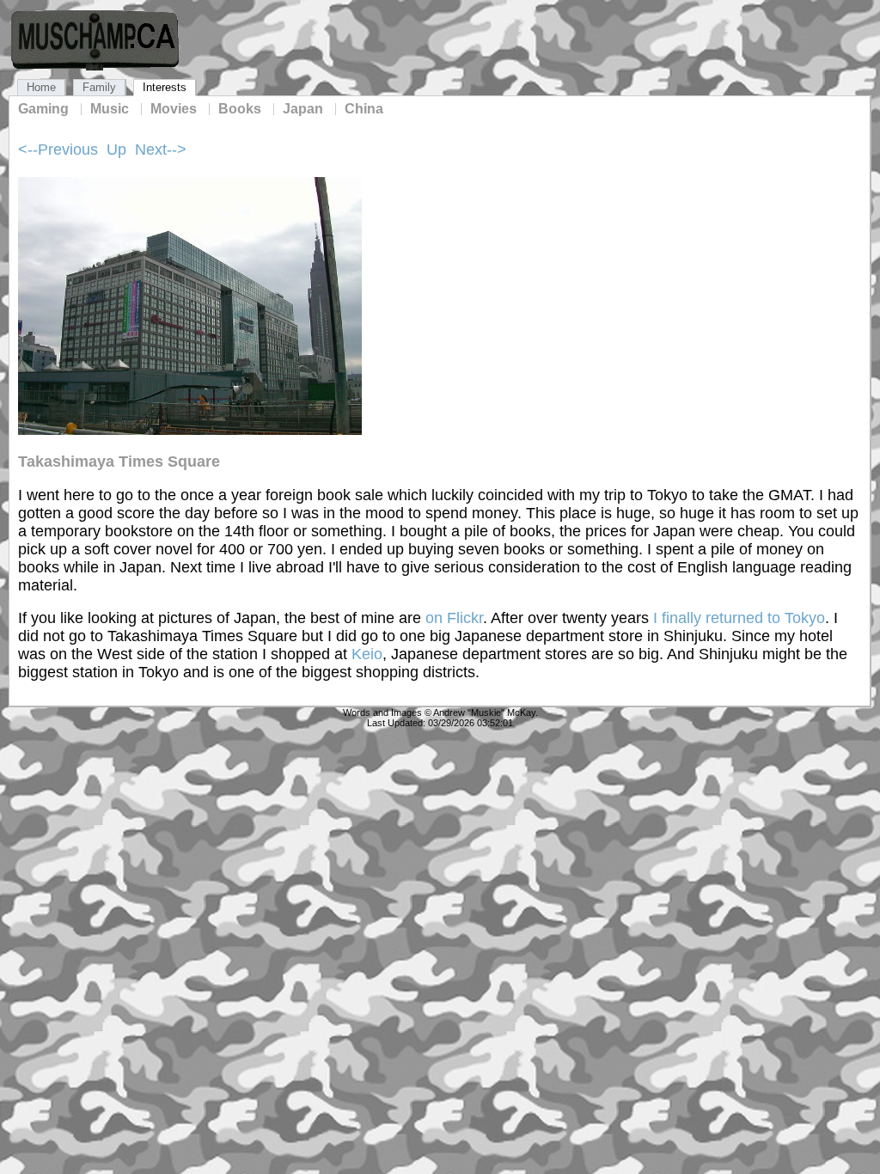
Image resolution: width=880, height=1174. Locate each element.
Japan (303, 109)
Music (109, 109)
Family (99, 87)
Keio (366, 654)
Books (239, 109)
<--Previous (58, 149)
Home (41, 87)
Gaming (43, 109)
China (364, 109)
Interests (164, 87)
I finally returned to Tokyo (739, 618)
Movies (173, 109)
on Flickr (454, 618)
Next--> (160, 149)
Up (116, 149)
